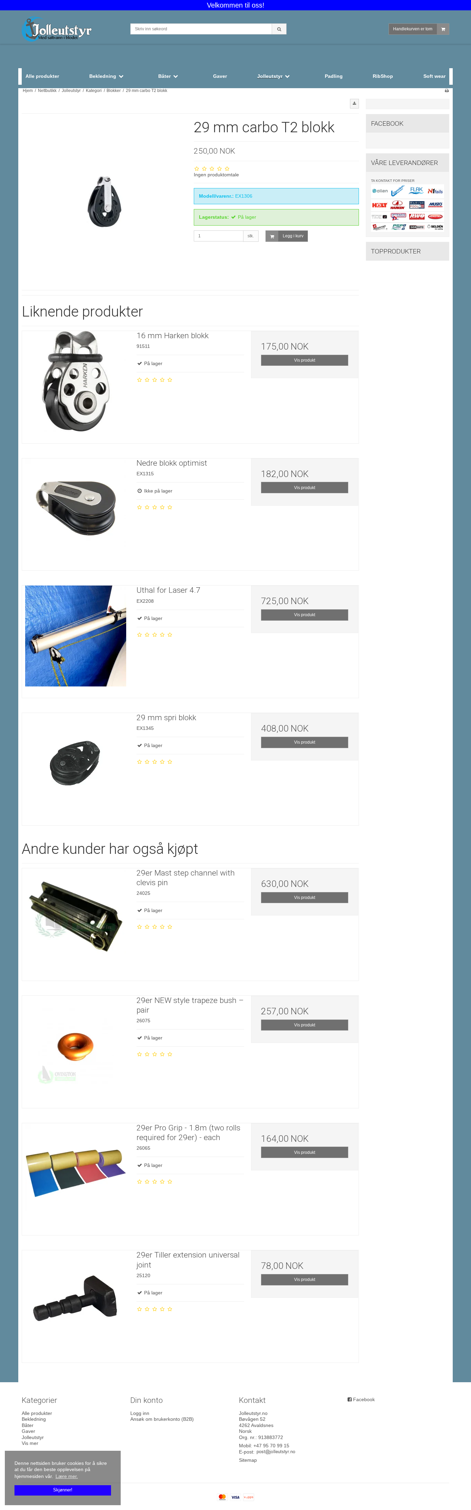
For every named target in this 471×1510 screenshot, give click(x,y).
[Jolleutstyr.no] (72, 30)
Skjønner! (62, 1490)
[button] (354, 103)
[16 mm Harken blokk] (76, 384)
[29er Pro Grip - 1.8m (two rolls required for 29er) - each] (76, 1177)
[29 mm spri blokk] (76, 766)
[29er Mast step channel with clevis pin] (76, 922)
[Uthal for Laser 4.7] (76, 639)
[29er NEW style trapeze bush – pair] (76, 1049)
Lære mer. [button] (67, 1476)
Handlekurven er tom (412, 29)
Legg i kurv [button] (293, 236)
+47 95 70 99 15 (271, 1445)
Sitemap (248, 1460)
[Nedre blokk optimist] (76, 512)
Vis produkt (304, 360)
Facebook (364, 1399)
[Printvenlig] (446, 90)
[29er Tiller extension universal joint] (76, 1304)
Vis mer (30, 1443)
